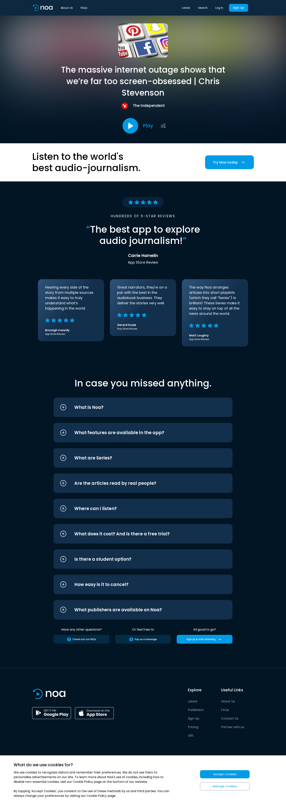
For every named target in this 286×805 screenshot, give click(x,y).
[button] (135, 407)
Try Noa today (225, 162)
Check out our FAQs (84, 639)
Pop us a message (146, 639)
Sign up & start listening (201, 639)
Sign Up (238, 7)
